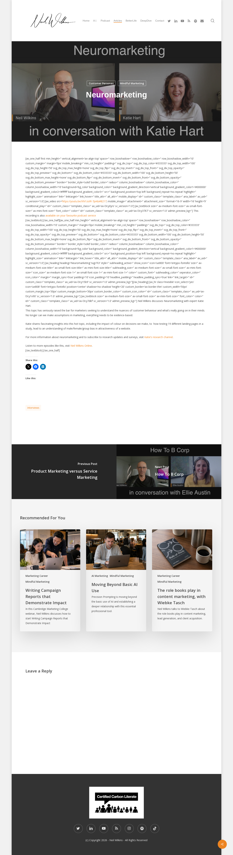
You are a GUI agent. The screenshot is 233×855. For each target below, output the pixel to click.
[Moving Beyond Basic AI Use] (116, 580)
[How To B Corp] (169, 471)
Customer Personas (101, 83)
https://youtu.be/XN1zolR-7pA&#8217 (84, 201)
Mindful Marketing (132, 83)
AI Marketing (100, 576)
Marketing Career (36, 576)
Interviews (33, 407)
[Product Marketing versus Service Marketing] (63, 471)
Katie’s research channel (158, 337)
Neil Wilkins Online (81, 345)
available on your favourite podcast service (71, 215)
